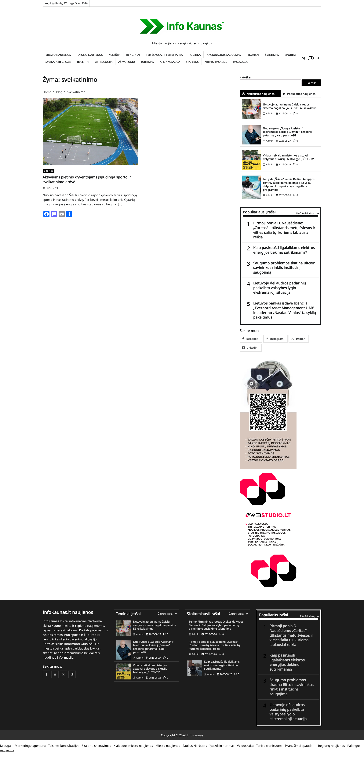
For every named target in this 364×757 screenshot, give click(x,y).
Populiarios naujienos (301, 94)
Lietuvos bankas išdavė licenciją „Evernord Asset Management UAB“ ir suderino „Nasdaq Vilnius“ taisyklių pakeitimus (284, 310)
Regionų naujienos (331, 746)
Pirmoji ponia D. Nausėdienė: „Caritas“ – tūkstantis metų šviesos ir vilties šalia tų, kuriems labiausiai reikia (284, 230)
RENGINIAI (133, 54)
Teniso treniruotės (269, 746)
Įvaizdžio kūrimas (222, 746)
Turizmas (147, 62)
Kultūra (114, 54)
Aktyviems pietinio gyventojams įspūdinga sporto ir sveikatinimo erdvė (87, 179)
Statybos (192, 62)
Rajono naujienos (90, 54)
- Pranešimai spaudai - (299, 746)
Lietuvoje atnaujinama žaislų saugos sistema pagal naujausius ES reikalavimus (289, 106)
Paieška (245, 77)
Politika (195, 54)
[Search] (317, 58)
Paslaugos (240, 62)
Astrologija (103, 62)
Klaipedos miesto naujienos (133, 746)
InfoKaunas (195, 735)
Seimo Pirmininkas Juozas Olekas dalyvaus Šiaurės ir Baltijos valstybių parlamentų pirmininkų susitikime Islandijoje (216, 625)
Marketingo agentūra (30, 746)
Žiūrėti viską (165, 613)
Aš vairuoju (126, 62)
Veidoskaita (245, 746)
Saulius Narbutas (195, 746)
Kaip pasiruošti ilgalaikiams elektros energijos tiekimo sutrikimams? (284, 250)
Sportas (290, 54)
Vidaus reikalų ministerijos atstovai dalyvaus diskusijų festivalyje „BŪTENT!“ (288, 157)
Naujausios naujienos (261, 94)
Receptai (83, 62)
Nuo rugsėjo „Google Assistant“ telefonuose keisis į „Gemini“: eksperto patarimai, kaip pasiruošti (287, 131)
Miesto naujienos (58, 54)
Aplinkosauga (170, 62)
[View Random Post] (303, 58)
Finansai (253, 54)
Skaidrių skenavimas (96, 746)
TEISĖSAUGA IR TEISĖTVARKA (164, 54)
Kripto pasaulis (216, 62)
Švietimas (272, 54)
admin (269, 113)
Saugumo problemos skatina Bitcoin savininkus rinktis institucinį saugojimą (284, 268)
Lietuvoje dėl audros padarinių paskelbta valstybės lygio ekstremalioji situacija (279, 288)
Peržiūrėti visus (305, 213)
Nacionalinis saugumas (223, 54)
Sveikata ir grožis (58, 62)
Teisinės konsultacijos (63, 746)
